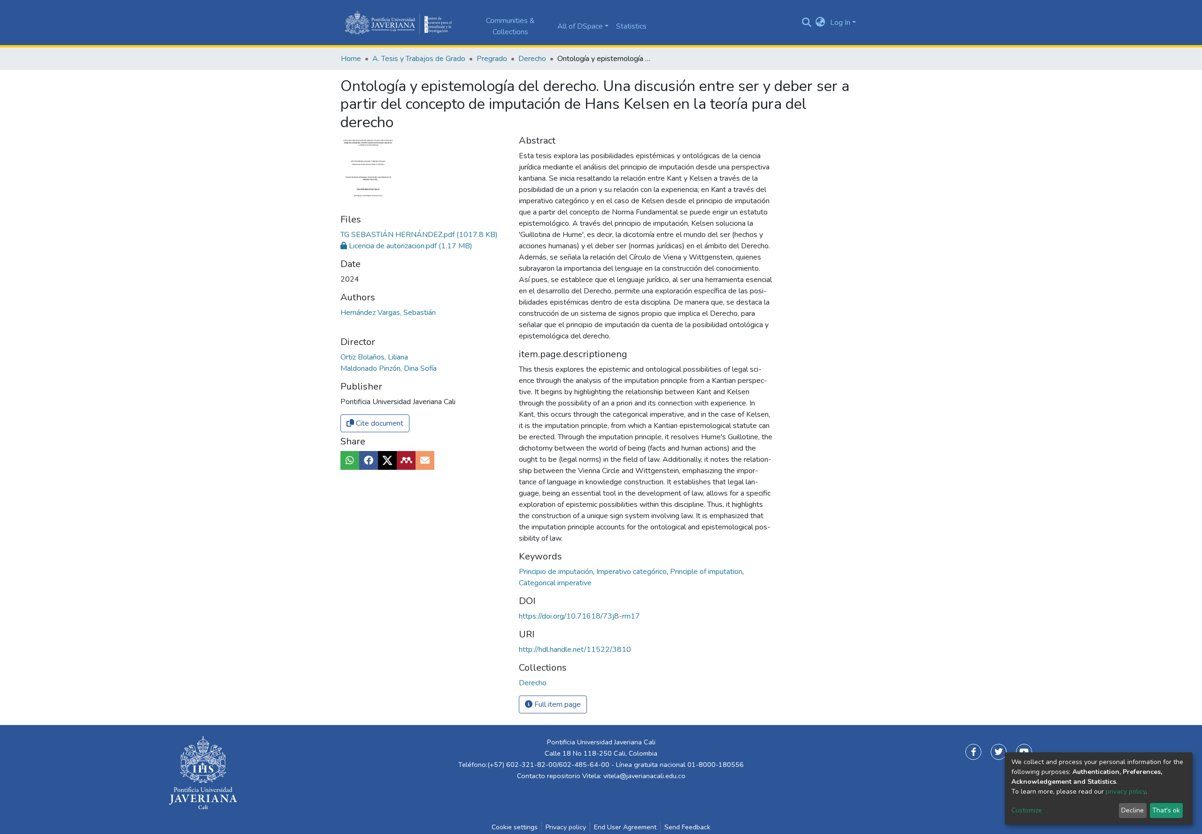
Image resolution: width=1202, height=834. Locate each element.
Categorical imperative (555, 583)
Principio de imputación (557, 571)
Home (351, 59)
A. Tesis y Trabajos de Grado (418, 59)
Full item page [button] (556, 704)
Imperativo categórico (632, 571)
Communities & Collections (510, 26)
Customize (1026, 810)
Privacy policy (566, 827)
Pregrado (492, 59)
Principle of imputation (707, 571)
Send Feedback (687, 827)
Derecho (532, 59)
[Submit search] (806, 22)
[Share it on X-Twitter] (387, 460)
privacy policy (1126, 791)
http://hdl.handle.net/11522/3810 (575, 649)
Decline (1132, 810)
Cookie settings (515, 827)
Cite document (378, 423)
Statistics (631, 26)
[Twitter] (999, 752)
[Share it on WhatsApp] (349, 460)
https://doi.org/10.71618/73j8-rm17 (579, 616)
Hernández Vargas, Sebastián (388, 312)
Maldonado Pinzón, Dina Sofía (388, 368)
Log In (840, 22)
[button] (820, 22)
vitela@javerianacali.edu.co (644, 775)
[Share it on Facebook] (368, 460)
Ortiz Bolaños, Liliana (374, 357)
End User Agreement (625, 827)
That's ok (1166, 810)
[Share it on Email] (425, 460)
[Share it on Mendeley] (406, 460)
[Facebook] (973, 752)
